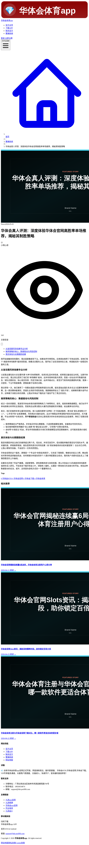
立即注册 (9, 38)
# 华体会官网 (17, 479)
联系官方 (9, 31)
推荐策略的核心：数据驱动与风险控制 (21, 351)
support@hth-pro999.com (15, 834)
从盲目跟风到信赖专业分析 (17, 349)
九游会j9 (9, 811)
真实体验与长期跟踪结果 (16, 354)
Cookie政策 (20, 843)
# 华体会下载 (28, 479)
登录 (3, 38)
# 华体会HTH (6, 479)
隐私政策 (12, 843)
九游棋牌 (9, 803)
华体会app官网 (11, 805)
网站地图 (9, 760)
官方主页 (9, 25)
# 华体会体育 (39, 479)
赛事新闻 (9, 33)
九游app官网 (11, 800)
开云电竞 (9, 808)
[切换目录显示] (2, 344)
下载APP (9, 28)
